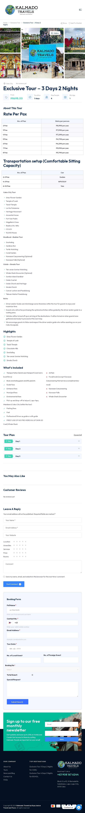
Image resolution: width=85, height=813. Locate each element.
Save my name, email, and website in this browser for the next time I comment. (35, 577)
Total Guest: (12, 675)
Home (5, 23)
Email (47, 720)
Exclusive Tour (15, 23)
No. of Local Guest (14, 655)
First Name (49, 729)
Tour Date (12, 644)
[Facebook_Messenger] (79, 807)
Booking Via (10, 665)
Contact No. (12, 619)
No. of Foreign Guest (52, 655)
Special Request (13, 679)
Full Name (11, 605)
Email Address (13, 630)
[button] (10, 622)
